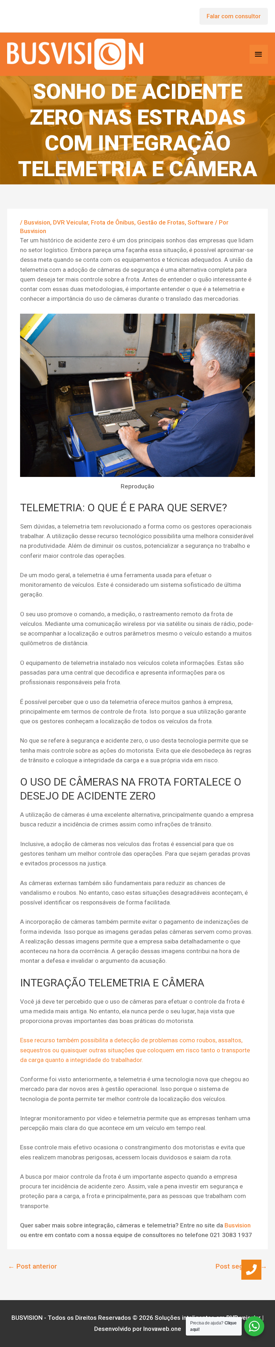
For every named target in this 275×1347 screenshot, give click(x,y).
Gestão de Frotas (161, 222)
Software (200, 222)
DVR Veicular (70, 222)
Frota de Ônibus (112, 222)
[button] (251, 1270)
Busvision (37, 222)
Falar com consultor (234, 16)
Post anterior (32, 1266)
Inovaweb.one (162, 1328)
